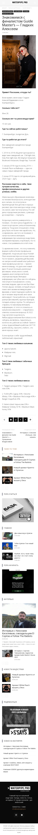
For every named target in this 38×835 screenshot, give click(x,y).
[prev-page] (3, 488)
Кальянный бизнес (15, 8)
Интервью (26, 11)
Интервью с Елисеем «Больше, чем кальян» (28, 435)
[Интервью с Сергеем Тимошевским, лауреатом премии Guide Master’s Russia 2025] (7, 653)
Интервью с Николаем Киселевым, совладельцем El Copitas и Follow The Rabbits (24, 458)
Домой (4, 8)
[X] (25, 420)
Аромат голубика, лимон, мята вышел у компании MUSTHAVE (17, 764)
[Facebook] (20, 420)
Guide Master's (27, 8)
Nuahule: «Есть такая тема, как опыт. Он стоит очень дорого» (24, 556)
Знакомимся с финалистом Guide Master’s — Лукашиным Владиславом (9, 437)
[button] (3, 3)
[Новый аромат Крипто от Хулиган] (7, 470)
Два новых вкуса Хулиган (23, 533)
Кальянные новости (8, 13)
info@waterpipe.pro (19, 809)
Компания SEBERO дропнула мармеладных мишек (18, 770)
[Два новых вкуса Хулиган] (7, 536)
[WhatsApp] (16, 420)
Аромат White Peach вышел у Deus (22, 479)
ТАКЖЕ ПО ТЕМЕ (10, 449)
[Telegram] (11, 420)
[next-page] (6, 488)
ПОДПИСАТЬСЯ (10, 702)
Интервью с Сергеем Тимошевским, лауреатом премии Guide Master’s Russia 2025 (24, 654)
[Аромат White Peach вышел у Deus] (7, 480)
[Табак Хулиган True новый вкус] (7, 546)
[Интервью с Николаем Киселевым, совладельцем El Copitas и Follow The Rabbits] (7, 457)
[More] (30, 420)
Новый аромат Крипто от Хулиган (23, 675)
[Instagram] (16, 815)
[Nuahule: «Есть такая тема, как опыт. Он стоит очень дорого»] (7, 556)
